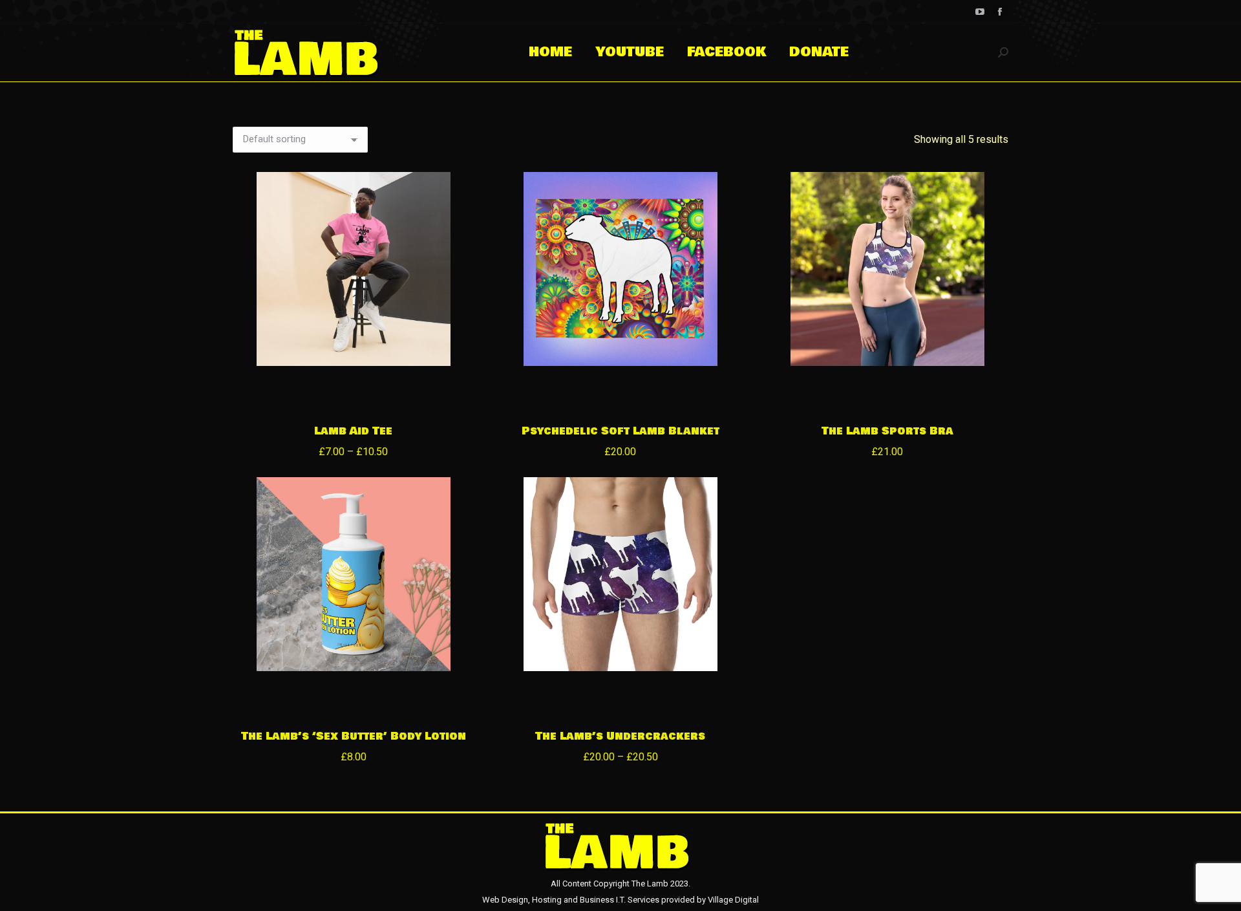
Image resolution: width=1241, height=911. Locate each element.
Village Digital (733, 900)
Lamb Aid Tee (353, 431)
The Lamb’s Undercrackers (620, 736)
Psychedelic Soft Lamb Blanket (620, 431)
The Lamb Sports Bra (887, 431)
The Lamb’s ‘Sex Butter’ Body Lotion (353, 736)
